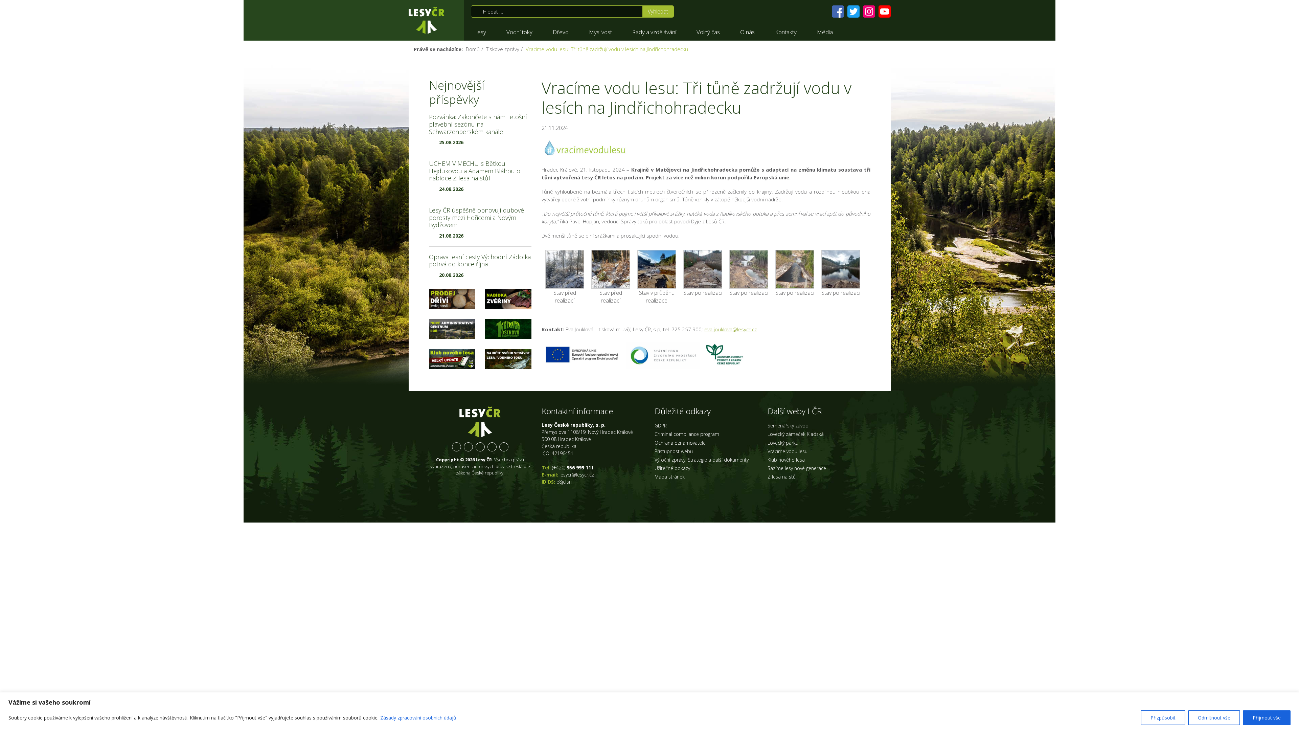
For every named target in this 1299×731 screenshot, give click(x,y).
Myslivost (600, 32)
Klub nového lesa (786, 460)
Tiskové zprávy (502, 49)
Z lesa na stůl (782, 476)
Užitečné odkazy (672, 468)
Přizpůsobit (1163, 717)
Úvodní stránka (427, 20)
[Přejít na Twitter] (853, 11)
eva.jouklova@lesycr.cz (730, 329)
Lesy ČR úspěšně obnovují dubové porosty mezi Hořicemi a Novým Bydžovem (476, 217)
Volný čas (708, 32)
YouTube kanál (492, 446)
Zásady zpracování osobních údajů (418, 717)
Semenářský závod (788, 425)
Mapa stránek (670, 476)
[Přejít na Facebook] (838, 11)
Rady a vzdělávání (654, 32)
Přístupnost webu (674, 451)
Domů (473, 49)
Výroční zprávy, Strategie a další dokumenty (702, 460)
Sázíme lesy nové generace (797, 468)
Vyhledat (658, 11)
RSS (503, 446)
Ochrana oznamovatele (680, 443)
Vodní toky (519, 32)
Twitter (468, 446)
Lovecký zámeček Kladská (796, 434)
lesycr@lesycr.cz (577, 474)
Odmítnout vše (1214, 717)
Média (825, 32)
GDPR (661, 425)
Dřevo (561, 32)
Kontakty (786, 32)
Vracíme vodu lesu (787, 451)
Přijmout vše (1267, 717)
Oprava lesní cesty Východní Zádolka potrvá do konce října (480, 260)
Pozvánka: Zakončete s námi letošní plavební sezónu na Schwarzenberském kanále (478, 124)
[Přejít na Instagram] (869, 11)
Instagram (480, 446)
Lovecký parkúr (784, 443)
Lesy (480, 32)
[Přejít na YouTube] (885, 11)
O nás (747, 32)
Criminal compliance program (687, 434)
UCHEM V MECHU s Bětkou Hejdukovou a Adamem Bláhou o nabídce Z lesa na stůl (474, 170)
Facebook (456, 446)
